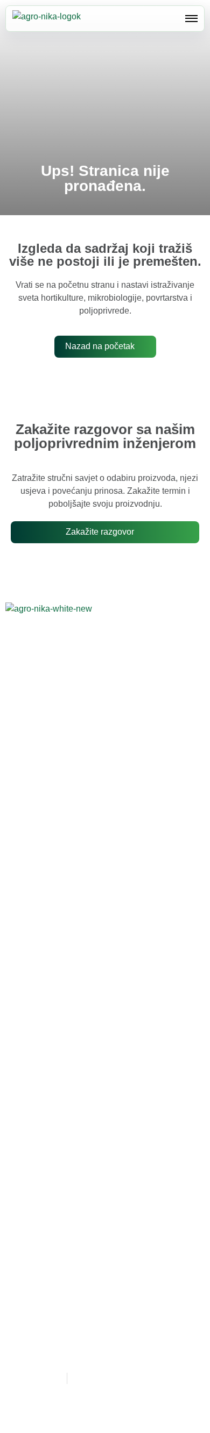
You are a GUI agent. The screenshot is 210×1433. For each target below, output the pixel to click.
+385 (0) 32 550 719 (85, 812)
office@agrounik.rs (67, 836)
